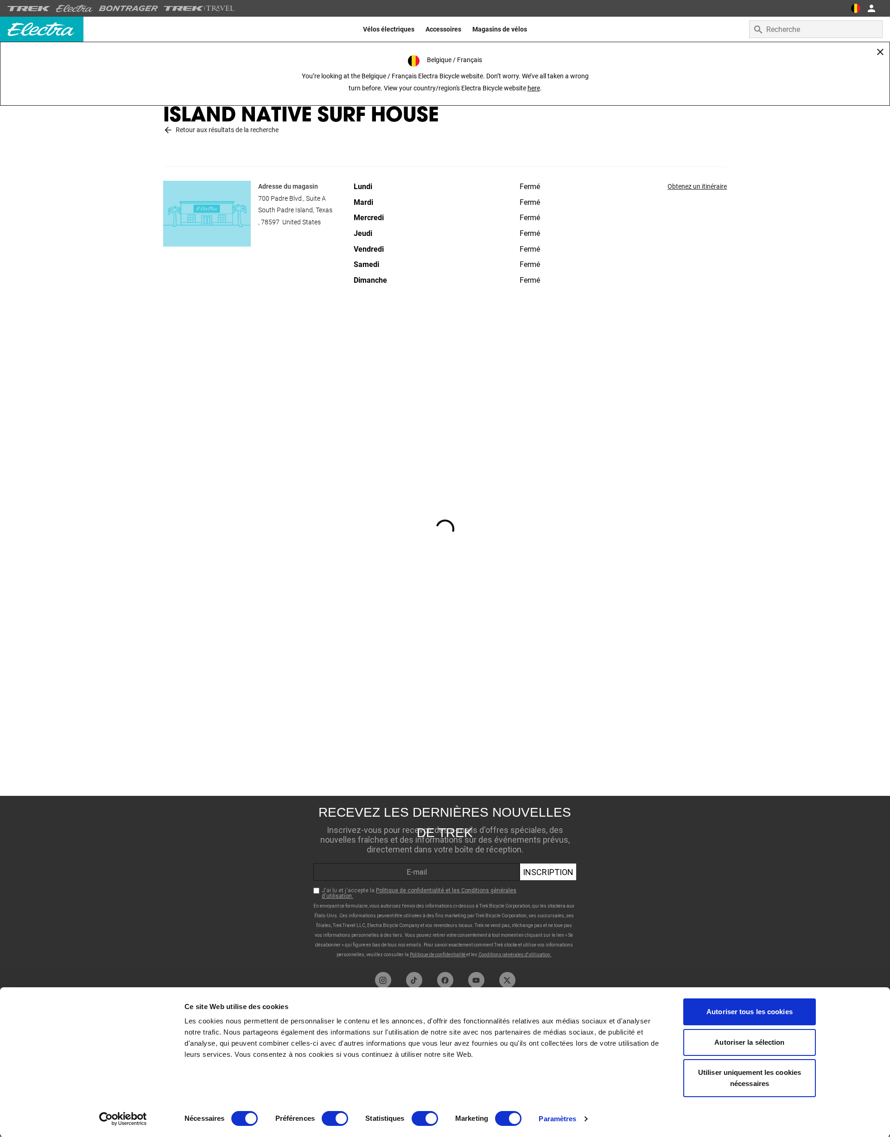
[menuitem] (388, 29)
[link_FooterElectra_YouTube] (476, 980)
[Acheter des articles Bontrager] (128, 8)
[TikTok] (414, 980)
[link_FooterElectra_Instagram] (383, 980)
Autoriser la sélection (749, 1042)
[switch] (335, 1118)
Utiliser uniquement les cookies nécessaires (749, 1077)
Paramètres (557, 1119)
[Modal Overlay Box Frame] (445, 881)
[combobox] (816, 29)
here (534, 88)
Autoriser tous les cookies (749, 1012)
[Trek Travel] (199, 8)
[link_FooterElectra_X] (507, 980)
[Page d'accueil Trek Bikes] (29, 8)
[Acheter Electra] (74, 8)
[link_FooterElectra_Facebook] (445, 980)
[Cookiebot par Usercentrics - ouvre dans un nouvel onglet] (123, 1119)
